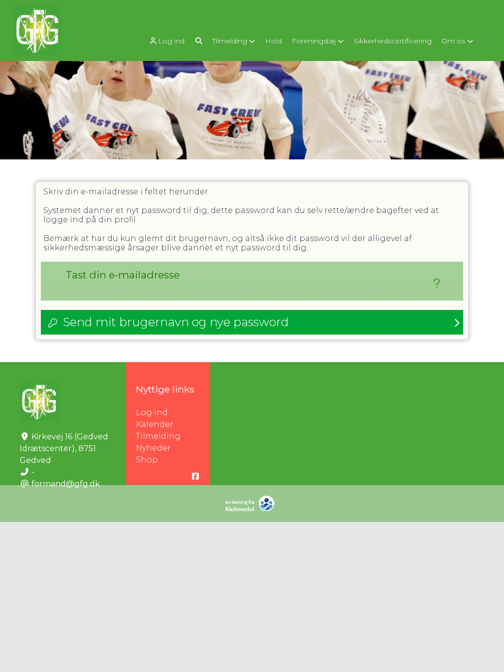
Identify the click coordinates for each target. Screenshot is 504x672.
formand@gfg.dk (66, 484)
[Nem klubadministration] (252, 509)
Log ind (171, 40)
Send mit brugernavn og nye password (176, 322)
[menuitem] (167, 40)
